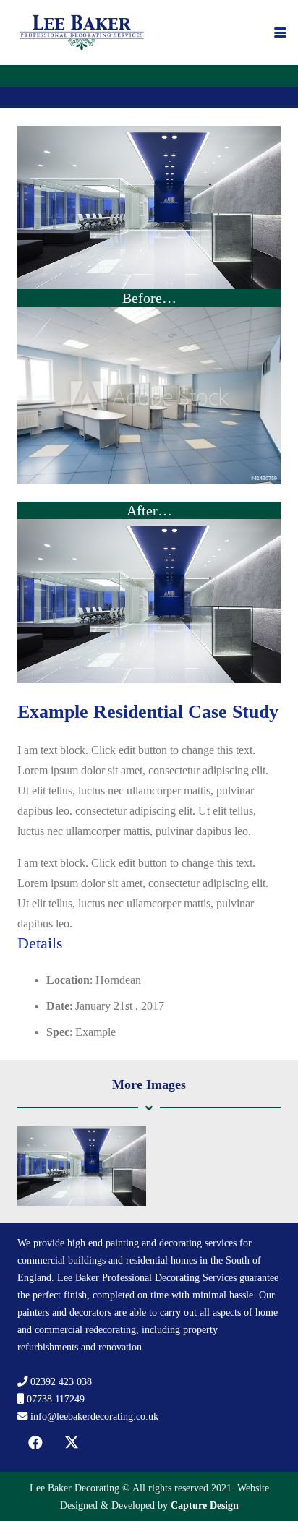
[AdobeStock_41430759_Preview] (149, 395)
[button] (280, 33)
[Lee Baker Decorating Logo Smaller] (82, 32)
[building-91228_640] (149, 600)
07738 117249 (56, 1399)
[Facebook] (35, 1443)
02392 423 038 (61, 1381)
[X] (72, 1443)
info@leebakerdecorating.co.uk (94, 1416)
